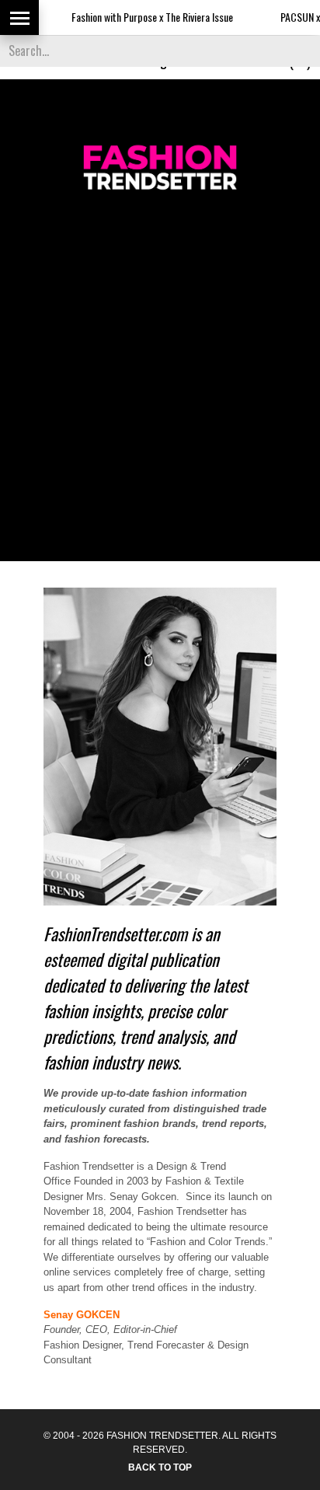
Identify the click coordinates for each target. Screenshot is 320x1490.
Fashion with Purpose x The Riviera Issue (136, 17)
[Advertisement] (160, 374)
